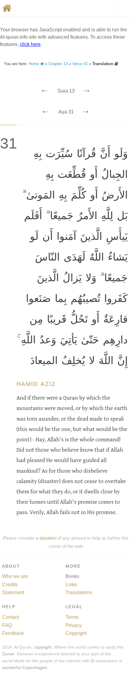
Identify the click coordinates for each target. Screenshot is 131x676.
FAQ (7, 625)
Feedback (13, 633)
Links (71, 584)
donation (48, 538)
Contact (10, 617)
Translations (79, 592)
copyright (42, 647)
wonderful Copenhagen (24, 667)
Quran (8, 654)
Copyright (76, 633)
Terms (72, 617)
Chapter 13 (58, 63)
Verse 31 (80, 63)
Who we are (15, 576)
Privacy (74, 625)
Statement (13, 592)
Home (34, 63)
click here (30, 44)
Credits (10, 584)
